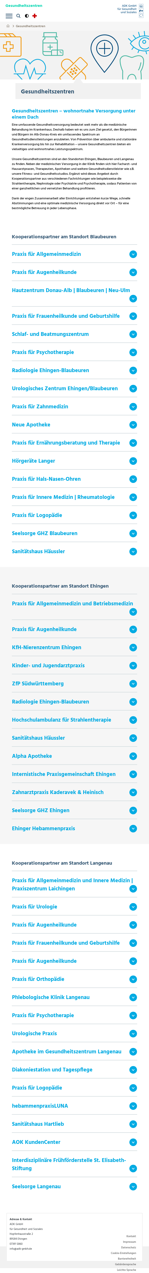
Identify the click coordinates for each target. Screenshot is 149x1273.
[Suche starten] (18, 15)
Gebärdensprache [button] (125, 1264)
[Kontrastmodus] (26, 15)
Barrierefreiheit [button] (127, 1259)
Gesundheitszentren (30, 26)
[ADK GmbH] (130, 11)
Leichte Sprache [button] (126, 1270)
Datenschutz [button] (128, 1247)
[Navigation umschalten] (9, 16)
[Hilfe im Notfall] (34, 15)
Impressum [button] (129, 1242)
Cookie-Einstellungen (123, 1253)
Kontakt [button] (131, 1236)
